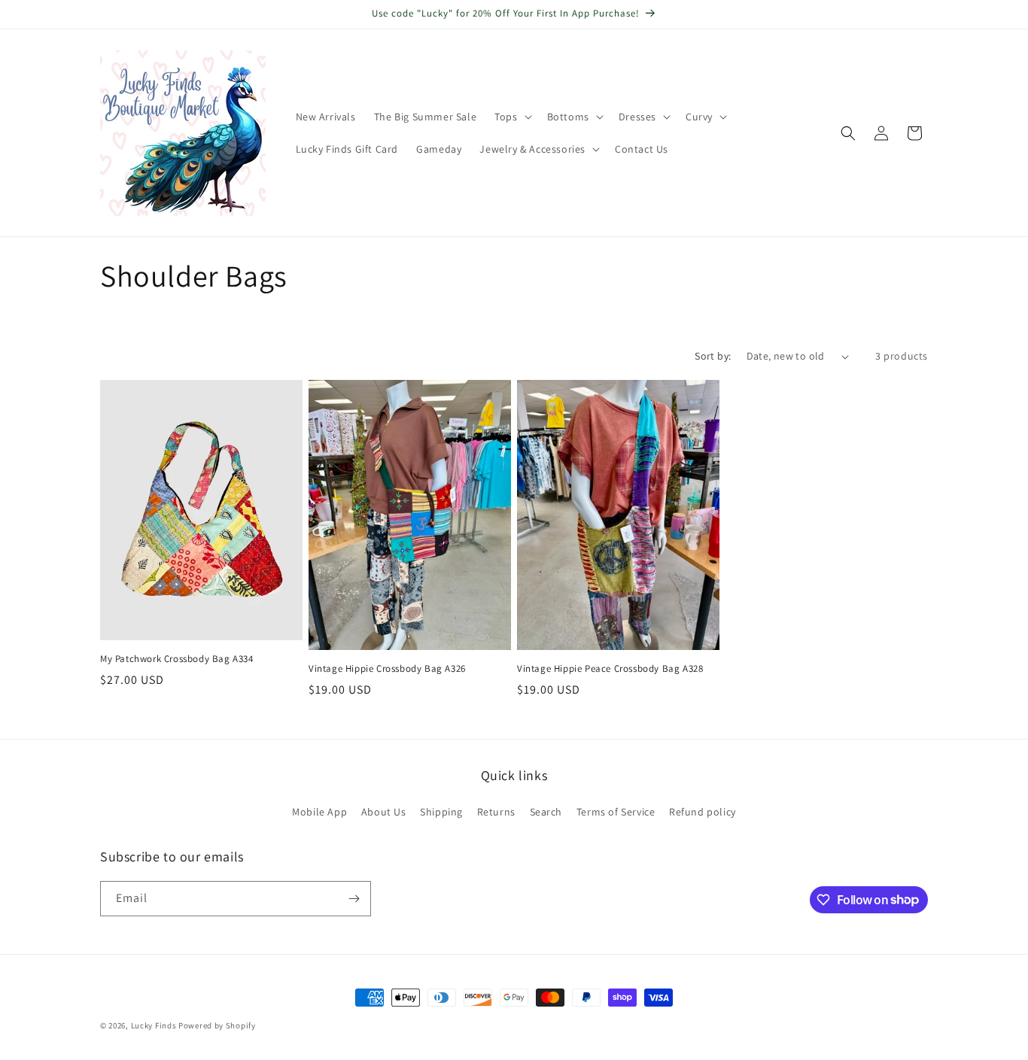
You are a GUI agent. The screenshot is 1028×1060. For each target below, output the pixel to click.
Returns (496, 812)
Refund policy (702, 812)
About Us (383, 812)
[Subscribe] (353, 898)
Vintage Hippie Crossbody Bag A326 (387, 669)
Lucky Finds (154, 1025)
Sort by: (713, 356)
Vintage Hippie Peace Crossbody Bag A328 (610, 669)
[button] (511, 116)
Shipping (441, 812)
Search (546, 812)
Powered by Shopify (217, 1025)
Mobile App (319, 812)
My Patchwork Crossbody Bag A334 (177, 659)
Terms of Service (615, 812)
